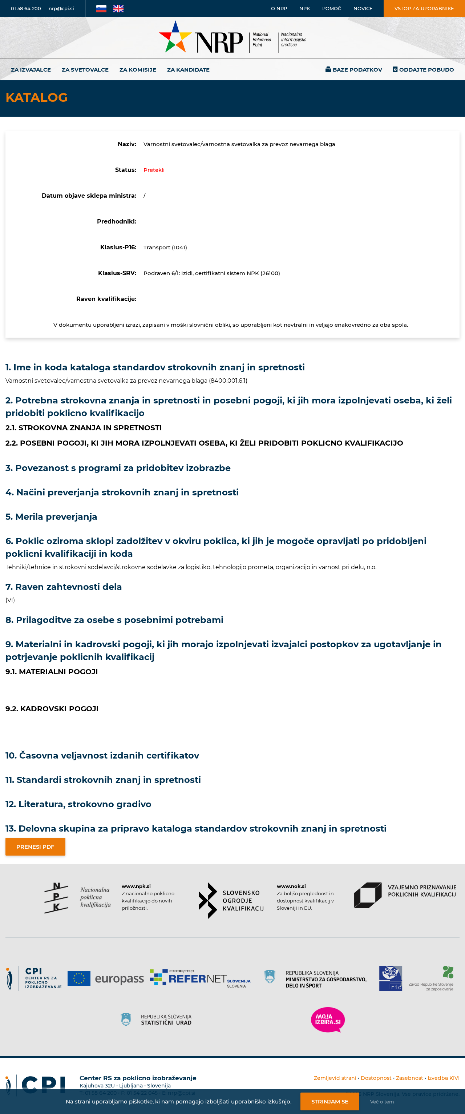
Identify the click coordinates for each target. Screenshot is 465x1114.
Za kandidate (188, 69)
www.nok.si (291, 886)
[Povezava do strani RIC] (393, 978)
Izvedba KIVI (444, 1078)
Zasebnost (409, 1078)
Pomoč (331, 8)
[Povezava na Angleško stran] (118, 8)
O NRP (279, 8)
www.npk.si (136, 886)
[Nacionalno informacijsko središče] (232, 38)
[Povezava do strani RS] (318, 979)
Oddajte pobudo (426, 69)
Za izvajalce (31, 69)
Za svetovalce (85, 69)
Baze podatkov (357, 69)
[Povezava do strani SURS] (158, 1020)
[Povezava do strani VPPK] (405, 895)
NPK (304, 8)
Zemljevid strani (335, 1078)
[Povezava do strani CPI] (36, 978)
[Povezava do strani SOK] (231, 900)
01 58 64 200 (26, 8)
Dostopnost (376, 1078)
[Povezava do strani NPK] (77, 898)
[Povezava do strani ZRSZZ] (433, 978)
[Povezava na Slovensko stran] (101, 8)
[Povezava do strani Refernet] (203, 978)
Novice (363, 8)
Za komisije (138, 69)
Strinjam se (329, 1101)
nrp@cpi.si (61, 8)
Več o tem (382, 1102)
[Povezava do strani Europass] (108, 978)
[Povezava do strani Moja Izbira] (328, 1020)
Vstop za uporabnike (424, 8)
